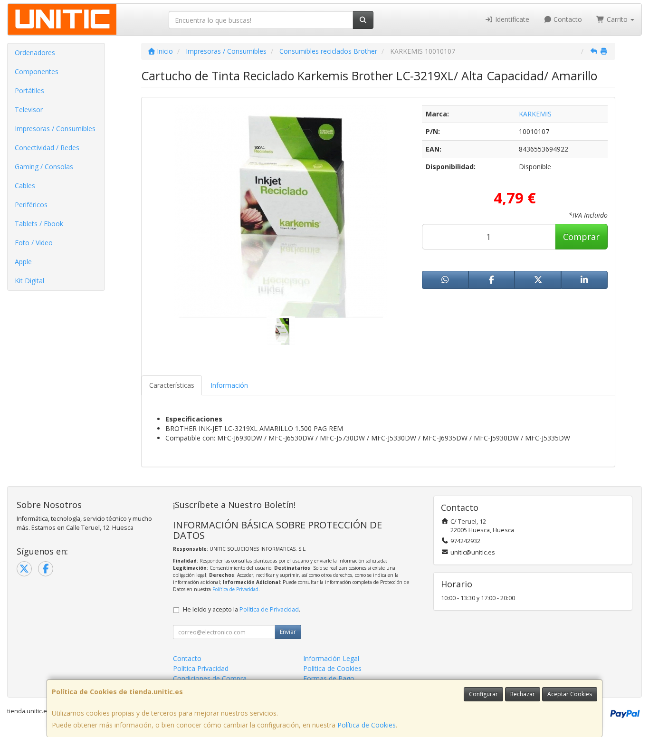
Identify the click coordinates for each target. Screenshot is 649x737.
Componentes (36, 71)
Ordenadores (35, 52)
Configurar (483, 694)
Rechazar (522, 694)
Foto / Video (34, 242)
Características (171, 385)
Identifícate (511, 19)
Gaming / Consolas (44, 166)
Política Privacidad (201, 668)
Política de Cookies (366, 724)
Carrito (617, 19)
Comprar (581, 236)
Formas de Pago (328, 678)
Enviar (288, 632)
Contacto (567, 19)
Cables (25, 185)
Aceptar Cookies (569, 694)
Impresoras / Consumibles (55, 128)
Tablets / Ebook (39, 223)
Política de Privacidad (235, 589)
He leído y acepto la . (241, 609)
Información (229, 385)
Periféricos (31, 204)
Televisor (29, 109)
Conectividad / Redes (47, 147)
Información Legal (331, 658)
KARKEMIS (535, 113)
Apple (23, 261)
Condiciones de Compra (210, 678)
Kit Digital (29, 280)
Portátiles (29, 90)
